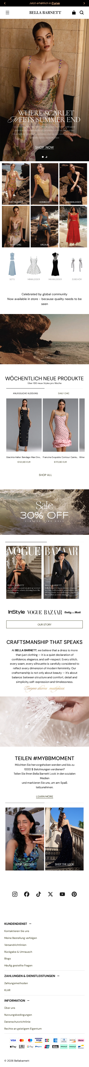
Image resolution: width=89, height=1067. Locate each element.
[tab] (43, 157)
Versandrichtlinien (15, 945)
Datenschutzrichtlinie (17, 1021)
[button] (7, 13)
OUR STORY (44, 624)
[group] (24, 430)
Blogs (7, 958)
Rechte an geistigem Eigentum (23, 1028)
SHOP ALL (45, 475)
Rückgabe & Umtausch (18, 952)
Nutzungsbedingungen (18, 1015)
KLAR (7, 990)
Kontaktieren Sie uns (16, 931)
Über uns (9, 1008)
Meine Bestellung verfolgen (20, 938)
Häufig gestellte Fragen (18, 965)
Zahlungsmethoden (16, 983)
